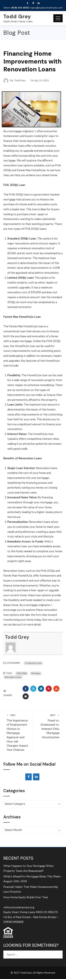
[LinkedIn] (36, 776)
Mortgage (35, 673)
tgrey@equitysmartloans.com (46, 7)
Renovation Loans (13, 677)
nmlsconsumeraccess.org (18, 907)
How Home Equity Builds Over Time (25, 897)
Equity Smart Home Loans (18, 21)
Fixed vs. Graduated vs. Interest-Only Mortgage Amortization (50, 726)
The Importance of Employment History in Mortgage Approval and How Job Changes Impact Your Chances (17, 733)
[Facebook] (28, 776)
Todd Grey (17, 16)
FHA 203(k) (22, 673)
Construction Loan (33, 663)
